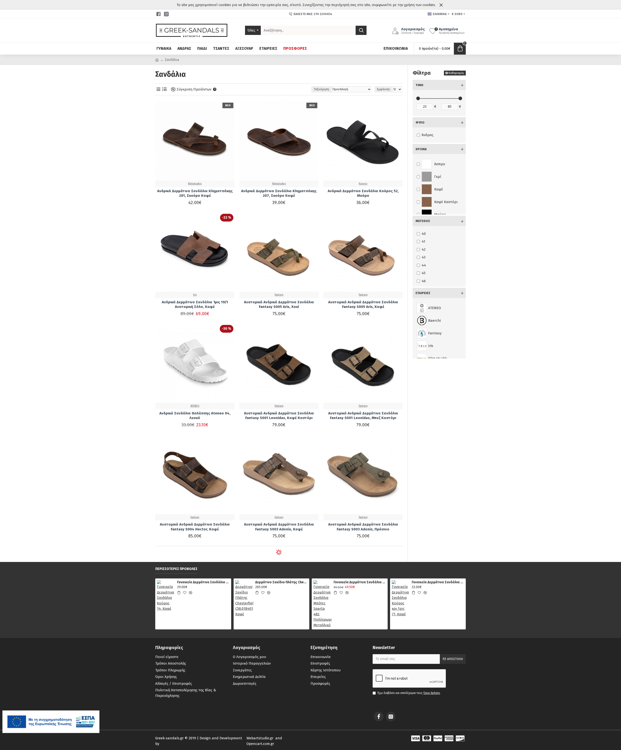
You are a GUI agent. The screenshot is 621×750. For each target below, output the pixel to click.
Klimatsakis (195, 183)
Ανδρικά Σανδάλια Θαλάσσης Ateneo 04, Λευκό (194, 415)
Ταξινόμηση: (322, 89)
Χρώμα (421, 149)
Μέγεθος (423, 221)
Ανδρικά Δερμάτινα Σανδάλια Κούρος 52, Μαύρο (363, 193)
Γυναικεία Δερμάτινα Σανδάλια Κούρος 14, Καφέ (203, 582)
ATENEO (194, 405)
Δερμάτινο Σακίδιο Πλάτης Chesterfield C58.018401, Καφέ (281, 582)
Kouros (363, 183)
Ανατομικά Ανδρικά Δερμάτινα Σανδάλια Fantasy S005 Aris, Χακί (279, 304)
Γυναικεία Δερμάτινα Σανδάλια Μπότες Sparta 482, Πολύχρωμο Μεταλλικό (360, 582)
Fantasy (279, 294)
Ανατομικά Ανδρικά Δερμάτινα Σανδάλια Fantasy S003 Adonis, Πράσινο (363, 526)
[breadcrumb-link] (157, 59)
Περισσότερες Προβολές (176, 569)
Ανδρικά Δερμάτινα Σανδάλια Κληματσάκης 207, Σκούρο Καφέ (279, 193)
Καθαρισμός (456, 73)
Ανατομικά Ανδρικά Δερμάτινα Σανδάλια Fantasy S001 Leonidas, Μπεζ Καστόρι (363, 415)
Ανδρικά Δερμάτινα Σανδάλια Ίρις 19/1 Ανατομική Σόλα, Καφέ (195, 304)
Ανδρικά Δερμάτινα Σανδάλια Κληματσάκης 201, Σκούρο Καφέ (195, 193)
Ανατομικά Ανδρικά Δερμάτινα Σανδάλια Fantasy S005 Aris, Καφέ (363, 304)
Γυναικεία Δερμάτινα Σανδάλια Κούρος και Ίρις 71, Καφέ (438, 582)
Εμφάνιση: (383, 89)
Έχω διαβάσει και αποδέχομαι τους (408, 693)
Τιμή (419, 85)
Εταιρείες (423, 293)
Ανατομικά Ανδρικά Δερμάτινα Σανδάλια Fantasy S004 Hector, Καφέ (195, 526)
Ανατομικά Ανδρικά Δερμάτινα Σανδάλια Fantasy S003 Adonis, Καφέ (279, 526)
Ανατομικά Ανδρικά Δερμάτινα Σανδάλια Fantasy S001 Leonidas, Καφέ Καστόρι (279, 415)
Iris (195, 294)
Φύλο (420, 122)
